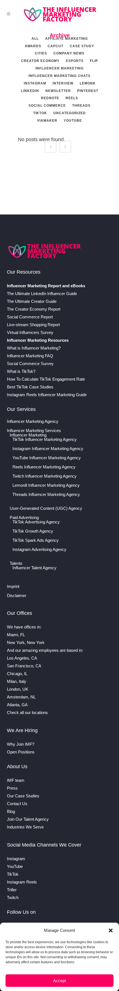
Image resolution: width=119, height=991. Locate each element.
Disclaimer (16, 595)
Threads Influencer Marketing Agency (46, 494)
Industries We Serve (25, 827)
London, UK (17, 689)
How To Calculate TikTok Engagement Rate (46, 379)
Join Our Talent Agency (28, 819)
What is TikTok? (21, 371)
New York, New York (26, 642)
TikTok (13, 874)
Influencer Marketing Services (34, 430)
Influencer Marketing (28, 435)
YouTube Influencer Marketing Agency (46, 458)
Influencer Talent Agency (34, 568)
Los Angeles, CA (22, 658)
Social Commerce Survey (30, 363)
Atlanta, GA (17, 704)
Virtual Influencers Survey (30, 332)
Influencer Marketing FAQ (30, 355)
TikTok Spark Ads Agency (35, 540)
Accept (59, 980)
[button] (110, 930)
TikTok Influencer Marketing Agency (44, 439)
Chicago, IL (17, 673)
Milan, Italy (16, 681)
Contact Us (17, 803)
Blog (11, 811)
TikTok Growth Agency (32, 531)
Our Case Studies (23, 795)
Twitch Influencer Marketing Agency (44, 476)
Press (12, 788)
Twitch (13, 897)
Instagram (16, 858)
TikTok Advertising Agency (36, 522)
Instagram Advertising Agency (39, 549)
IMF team (15, 780)
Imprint (13, 586)
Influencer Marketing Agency (32, 421)
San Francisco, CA (24, 665)
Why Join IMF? (20, 744)
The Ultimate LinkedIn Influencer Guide (42, 293)
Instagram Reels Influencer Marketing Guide (47, 394)
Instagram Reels (22, 882)
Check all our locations (27, 712)
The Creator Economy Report (33, 309)
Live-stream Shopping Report (33, 324)
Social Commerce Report (30, 316)
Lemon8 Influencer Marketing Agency (46, 485)
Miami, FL (16, 634)
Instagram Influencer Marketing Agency (47, 448)
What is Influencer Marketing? (34, 348)
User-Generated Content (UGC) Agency (46, 508)
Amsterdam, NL (21, 697)
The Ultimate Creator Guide (31, 301)
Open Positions (21, 752)
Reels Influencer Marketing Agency (44, 467)
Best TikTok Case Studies (30, 387)
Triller (12, 889)
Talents (16, 563)
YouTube (15, 866)
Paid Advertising (24, 517)
